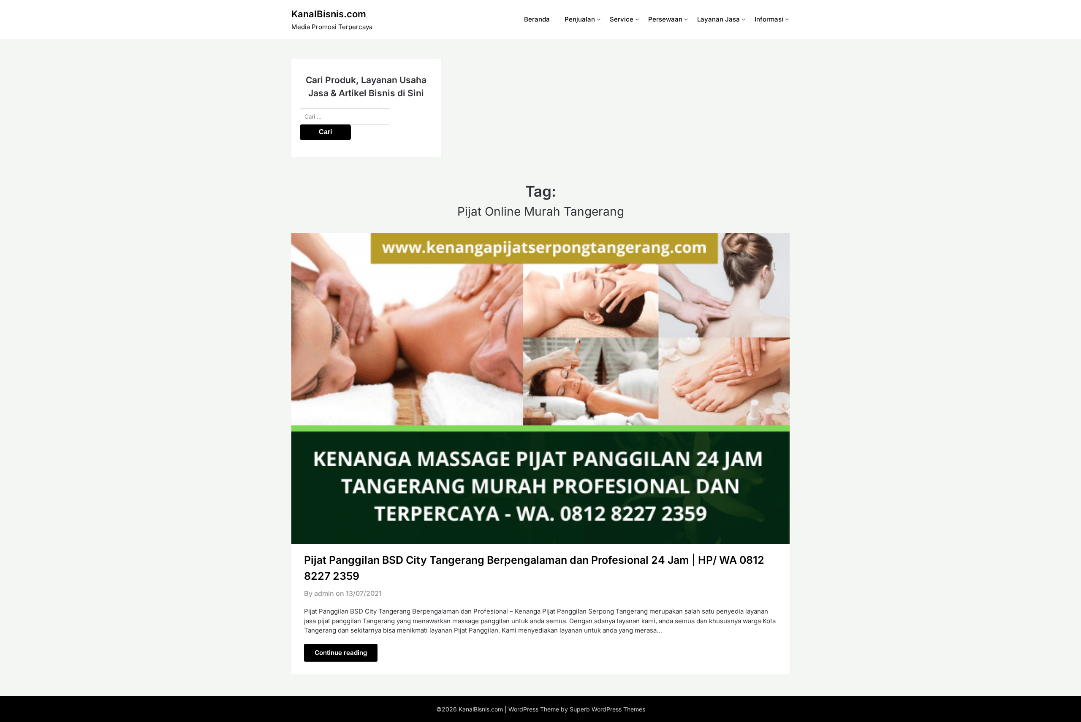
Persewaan (665, 19)
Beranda (537, 19)
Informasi (769, 19)
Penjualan (580, 19)
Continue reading (341, 653)
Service (621, 19)
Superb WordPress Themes (607, 709)
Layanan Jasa (718, 19)
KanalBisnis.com (328, 13)
